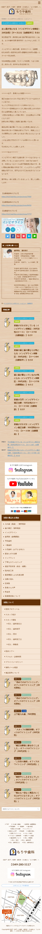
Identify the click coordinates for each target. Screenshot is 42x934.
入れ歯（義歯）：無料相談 (15, 524)
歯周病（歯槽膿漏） (12, 537)
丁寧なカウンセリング (13, 562)
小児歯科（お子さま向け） (15, 549)
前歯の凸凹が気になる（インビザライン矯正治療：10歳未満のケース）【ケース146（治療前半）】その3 (24, 453)
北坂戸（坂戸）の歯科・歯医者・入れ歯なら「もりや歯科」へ (21, 860)
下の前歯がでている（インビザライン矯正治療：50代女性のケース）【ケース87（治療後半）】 (24, 444)
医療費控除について (12, 596)
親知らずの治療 (11, 554)
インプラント (10, 558)
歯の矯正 (30, 826)
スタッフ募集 (11, 620)
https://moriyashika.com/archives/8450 (16, 205)
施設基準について (12, 673)
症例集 (7, 583)
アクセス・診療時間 (13, 656)
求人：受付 (12, 634)
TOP (7, 824)
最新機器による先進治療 (14, 575)
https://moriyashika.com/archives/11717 (17, 214)
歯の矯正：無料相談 (12, 528)
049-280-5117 (21, 864)
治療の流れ (9, 579)
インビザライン (11, 532)
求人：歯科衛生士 (15, 624)
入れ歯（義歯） (17, 824)
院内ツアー (10, 651)
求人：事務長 (13, 644)
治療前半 (30, 303)
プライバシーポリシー (14, 662)
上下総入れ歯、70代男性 (25, 714)
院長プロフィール (12, 609)
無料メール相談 (12, 667)
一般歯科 (8, 545)
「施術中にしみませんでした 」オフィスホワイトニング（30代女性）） (26, 780)
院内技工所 (9, 570)
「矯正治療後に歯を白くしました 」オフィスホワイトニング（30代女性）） (27, 748)
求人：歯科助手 (14, 629)
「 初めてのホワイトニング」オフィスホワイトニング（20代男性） (27, 685)
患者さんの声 (10, 587)
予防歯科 (8, 541)
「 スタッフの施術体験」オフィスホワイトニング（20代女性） (27, 732)
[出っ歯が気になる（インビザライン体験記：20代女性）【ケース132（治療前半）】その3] (29, 236)
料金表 (7, 592)
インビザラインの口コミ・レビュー (15, 303)
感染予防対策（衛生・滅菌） (16, 566)
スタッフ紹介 (11, 614)
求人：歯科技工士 (15, 639)
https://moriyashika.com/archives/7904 (16, 197)
